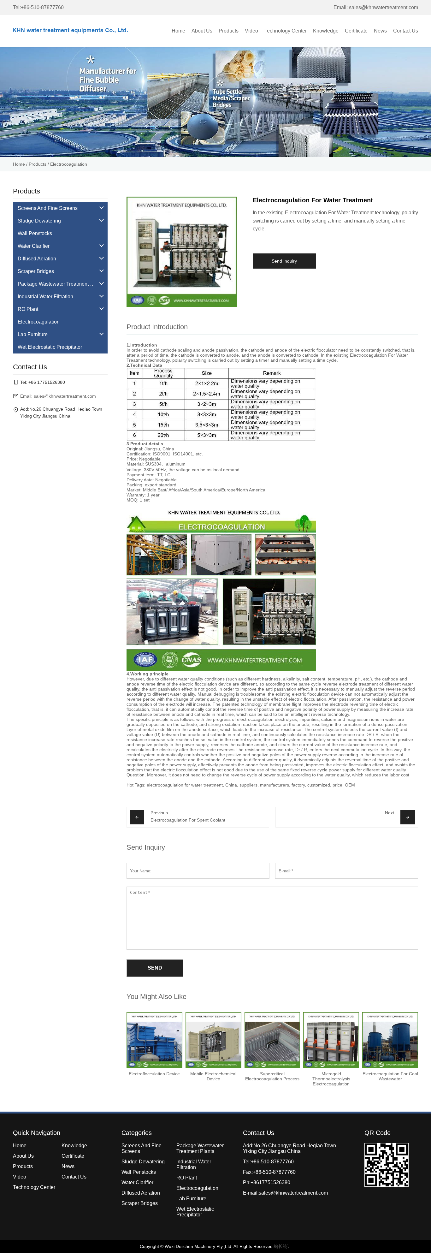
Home (178, 30)
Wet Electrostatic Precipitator (195, 1211)
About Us (202, 30)
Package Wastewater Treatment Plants (200, 1148)
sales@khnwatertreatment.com (293, 1193)
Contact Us (405, 30)
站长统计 (283, 1246)
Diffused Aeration (140, 1193)
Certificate (356, 30)
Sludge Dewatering (143, 1161)
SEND (155, 968)
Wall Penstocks (138, 1172)
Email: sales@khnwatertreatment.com (376, 7)
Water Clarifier (137, 1182)
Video (251, 30)
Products (229, 30)
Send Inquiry (284, 261)
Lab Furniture (191, 1198)
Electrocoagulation (68, 164)
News (380, 30)
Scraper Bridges (139, 1203)
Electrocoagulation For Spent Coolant (188, 819)
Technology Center (285, 30)
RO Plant (186, 1177)
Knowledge (326, 30)
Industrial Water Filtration (193, 1164)
